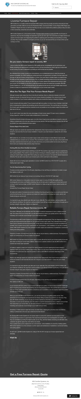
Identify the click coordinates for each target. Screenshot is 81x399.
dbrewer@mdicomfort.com (55, 13)
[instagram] (39, 392)
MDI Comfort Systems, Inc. (40, 381)
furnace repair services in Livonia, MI (46, 33)
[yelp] (43, 392)
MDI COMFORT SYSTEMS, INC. (20, 3)
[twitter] (38, 392)
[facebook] (41, 392)
